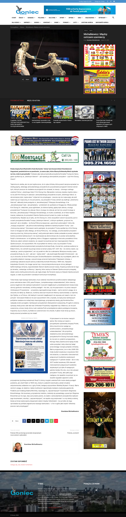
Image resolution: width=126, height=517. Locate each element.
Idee (79, 18)
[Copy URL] (44, 79)
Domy (56, 22)
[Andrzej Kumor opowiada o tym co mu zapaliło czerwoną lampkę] (41, 112)
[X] (39, 79)
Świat (21, 18)
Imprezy (27, 22)
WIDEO (36, 22)
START (14, 18)
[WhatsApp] (62, 79)
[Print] (53, 79)
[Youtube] (96, 490)
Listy (75, 22)
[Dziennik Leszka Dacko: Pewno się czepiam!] (63, 112)
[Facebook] (35, 79)
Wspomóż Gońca (102, 22)
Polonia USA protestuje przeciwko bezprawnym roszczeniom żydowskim (25, 434)
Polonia (41, 18)
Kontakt (46, 22)
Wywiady (102, 18)
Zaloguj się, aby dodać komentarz (21, 464)
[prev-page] (112, 100)
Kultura (52, 18)
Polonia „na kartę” (73, 433)
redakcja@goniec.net (55, 507)
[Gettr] (67, 79)
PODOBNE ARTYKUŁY (17, 100)
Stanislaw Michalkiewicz (93, 40)
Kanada (31, 18)
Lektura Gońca (87, 22)
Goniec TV (34, 118)
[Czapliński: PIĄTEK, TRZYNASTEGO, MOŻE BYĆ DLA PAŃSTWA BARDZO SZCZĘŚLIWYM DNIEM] (20, 112)
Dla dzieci (15, 22)
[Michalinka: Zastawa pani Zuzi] (84, 112)
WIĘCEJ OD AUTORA (33, 100)
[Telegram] (57, 79)
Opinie (71, 18)
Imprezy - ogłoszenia (16, 118)
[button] (113, 18)
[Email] (48, 79)
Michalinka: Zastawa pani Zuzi (83, 120)
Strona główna (14, 27)
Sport (62, 18)
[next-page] (115, 100)
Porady (66, 22)
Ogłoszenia (89, 18)
